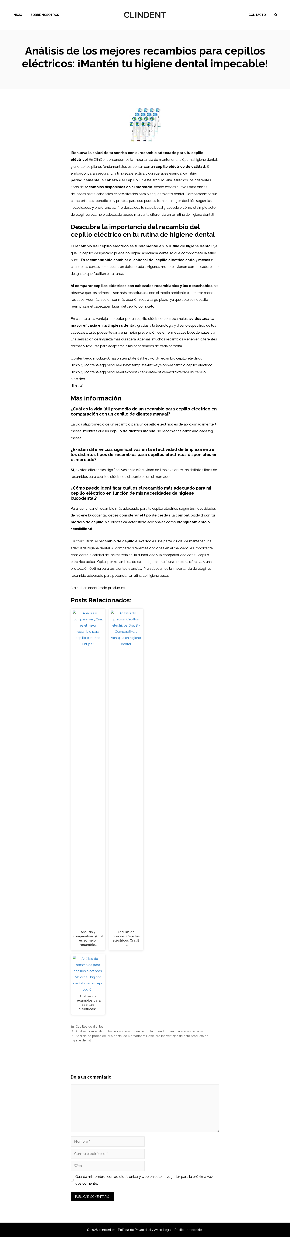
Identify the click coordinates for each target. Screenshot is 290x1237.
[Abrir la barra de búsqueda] (276, 14)
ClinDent (145, 15)
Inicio (17, 15)
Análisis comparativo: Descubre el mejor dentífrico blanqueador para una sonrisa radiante (139, 1031)
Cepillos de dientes (90, 1026)
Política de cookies (189, 1230)
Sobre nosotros (45, 15)
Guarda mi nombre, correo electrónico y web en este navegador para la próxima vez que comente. (144, 1179)
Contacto (257, 15)
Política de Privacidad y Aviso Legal (145, 1230)
